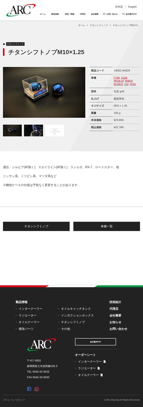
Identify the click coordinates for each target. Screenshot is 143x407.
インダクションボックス (77, 315)
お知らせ (115, 322)
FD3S (133, 84)
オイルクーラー (29, 322)
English (132, 6)
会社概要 (94, 14)
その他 (65, 328)
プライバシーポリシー (14, 400)
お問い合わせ (112, 14)
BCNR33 (118, 84)
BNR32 (129, 81)
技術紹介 (115, 302)
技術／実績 (69, 14)
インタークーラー (30, 308)
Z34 (126, 84)
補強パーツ (26, 328)
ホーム (42, 14)
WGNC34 (119, 81)
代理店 (82, 14)
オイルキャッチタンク (76, 308)
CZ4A (124, 78)
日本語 (119, 6)
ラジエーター (27, 315)
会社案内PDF (131, 14)
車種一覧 (107, 226)
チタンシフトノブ (15, 44)
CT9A (117, 78)
